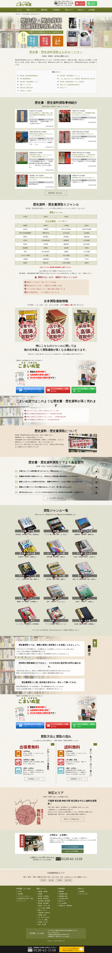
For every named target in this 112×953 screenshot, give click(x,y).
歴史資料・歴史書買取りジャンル (70, 75)
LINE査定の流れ (63, 898)
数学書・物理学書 (43, 898)
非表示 (58, 72)
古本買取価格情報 (25, 78)
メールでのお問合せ (72, 847)
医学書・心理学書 (43, 896)
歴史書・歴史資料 (43, 903)
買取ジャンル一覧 (25, 84)
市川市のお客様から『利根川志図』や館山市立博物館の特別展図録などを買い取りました (41, 114)
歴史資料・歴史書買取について (29, 81)
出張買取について (34, 779)
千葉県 (59, 880)
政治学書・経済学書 (44, 901)
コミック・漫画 (42, 919)
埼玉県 (43, 880)
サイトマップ (21, 901)
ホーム (19, 10)
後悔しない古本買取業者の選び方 (70, 84)
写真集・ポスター (43, 922)
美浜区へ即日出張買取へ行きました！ (83, 133)
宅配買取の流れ (63, 896)
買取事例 (44, 10)
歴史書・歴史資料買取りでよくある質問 (72, 81)
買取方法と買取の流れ (26, 87)
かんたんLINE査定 (71, 851)
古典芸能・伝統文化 (44, 912)
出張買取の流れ (63, 894)
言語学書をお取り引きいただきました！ (83, 177)
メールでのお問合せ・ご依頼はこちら (59, 390)
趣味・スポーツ (42, 910)
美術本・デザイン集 (44, 905)
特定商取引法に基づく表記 (25, 898)
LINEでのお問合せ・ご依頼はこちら (86, 390)
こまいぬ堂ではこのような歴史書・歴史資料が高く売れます (77, 78)
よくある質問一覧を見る (55, 498)
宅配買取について (76, 779)
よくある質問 (62, 903)
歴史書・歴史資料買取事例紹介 (29, 75)
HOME (18, 14)
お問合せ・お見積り (26, 90)
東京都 (51, 880)
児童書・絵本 (42, 915)
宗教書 (40, 894)
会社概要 (91, 10)
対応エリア (69, 10)
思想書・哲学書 (42, 891)
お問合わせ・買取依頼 (65, 905)
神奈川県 (68, 880)
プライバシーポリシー (24, 896)
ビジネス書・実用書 (44, 908)
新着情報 (81, 891)
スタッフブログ (83, 894)
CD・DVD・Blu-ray (44, 917)
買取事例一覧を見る (55, 193)
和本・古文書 (42, 924)
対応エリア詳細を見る (71, 819)
